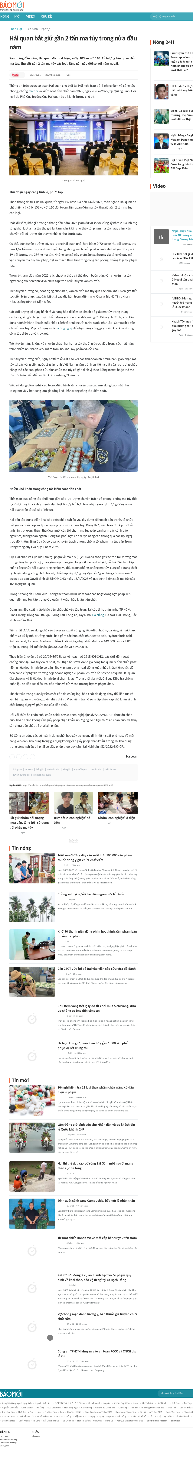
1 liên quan (77, 974)
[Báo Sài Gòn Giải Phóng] (61, 1324)
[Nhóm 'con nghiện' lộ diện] (118, 803)
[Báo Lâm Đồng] (62, 1135)
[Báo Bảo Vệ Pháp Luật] (60, 942)
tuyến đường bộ (21, 775)
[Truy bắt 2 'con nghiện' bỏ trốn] (73, 803)
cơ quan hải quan (42, 775)
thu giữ (66, 769)
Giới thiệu (4, 1436)
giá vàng (123, 1408)
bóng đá (109, 1421)
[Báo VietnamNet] (61, 974)
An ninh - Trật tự (39, 29)
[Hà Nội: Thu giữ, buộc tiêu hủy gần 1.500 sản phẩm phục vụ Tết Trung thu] (32, 1056)
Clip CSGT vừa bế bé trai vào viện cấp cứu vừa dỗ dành (97, 969)
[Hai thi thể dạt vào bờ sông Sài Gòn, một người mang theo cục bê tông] (32, 1176)
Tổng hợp (36, 1436)
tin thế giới (147, 1403)
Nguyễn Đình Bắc (10, 1408)
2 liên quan (78, 1016)
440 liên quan (82, 1206)
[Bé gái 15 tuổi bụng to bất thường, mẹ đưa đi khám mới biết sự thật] (161, 116)
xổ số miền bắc (182, 1416)
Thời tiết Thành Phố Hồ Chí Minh (70, 1403)
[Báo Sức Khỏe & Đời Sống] (61, 1243)
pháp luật (188, 1412)
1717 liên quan (82, 1361)
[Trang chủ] (12, 6)
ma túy (33, 91)
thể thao (176, 1403)
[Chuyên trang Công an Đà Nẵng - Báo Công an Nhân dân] (57, 828)
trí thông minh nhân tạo (152, 1408)
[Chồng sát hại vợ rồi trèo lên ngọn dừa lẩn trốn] (32, 907)
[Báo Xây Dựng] (175, 174)
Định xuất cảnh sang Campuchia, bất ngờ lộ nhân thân (96, 1201)
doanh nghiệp (8, 1421)
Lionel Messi (94, 1403)
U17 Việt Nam (8, 1416)
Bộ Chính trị (68, 1421)
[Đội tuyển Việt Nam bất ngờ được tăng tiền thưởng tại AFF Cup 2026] (161, 165)
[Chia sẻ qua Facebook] (12, 756)
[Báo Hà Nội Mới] (61, 1097)
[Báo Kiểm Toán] (62, 1053)
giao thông (86, 1408)
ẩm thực (188, 1403)
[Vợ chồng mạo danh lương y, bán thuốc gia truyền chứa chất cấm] (32, 1327)
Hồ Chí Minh (162, 1403)
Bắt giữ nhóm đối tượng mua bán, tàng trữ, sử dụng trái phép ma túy (29, 822)
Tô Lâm (36, 1421)
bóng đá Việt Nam (75, 1416)
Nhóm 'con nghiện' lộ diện (116, 818)
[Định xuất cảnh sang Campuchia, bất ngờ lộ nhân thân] (32, 1214)
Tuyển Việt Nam (173, 1412)
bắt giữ (40, 769)
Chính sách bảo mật (8, 1443)
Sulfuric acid (53, 769)
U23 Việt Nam (54, 1408)
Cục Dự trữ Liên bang (105, 1408)
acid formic (110, 769)
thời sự (134, 1408)
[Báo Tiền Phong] (61, 1016)
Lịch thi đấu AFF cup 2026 (89, 1421)
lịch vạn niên (165, 1416)
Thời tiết (172, 1408)
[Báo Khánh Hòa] (13, 833)
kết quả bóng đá (51, 1421)
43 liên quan (82, 1097)
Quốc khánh (24, 1421)
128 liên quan (184, 263)
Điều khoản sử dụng (8, 1440)
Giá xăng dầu (8, 1412)
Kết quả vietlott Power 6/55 (130, 1421)
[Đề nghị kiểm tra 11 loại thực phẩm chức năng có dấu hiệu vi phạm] (32, 1100)
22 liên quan (75, 865)
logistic (106, 1403)
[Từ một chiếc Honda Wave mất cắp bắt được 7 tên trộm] (32, 1251)
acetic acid (96, 769)
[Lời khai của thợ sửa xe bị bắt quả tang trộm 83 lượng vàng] (161, 91)
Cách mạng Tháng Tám (126, 1412)
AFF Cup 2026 (155, 1412)
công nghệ (65, 328)
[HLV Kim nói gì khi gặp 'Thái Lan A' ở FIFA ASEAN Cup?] (161, 259)
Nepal (136, 1403)
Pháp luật (15, 29)
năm (39, 1412)
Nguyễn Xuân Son (43, 1403)
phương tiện (51, 1412)
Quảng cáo (4, 1446)
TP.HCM (59, 1416)
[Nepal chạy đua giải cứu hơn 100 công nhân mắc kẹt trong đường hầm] (161, 236)
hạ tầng (40, 1408)
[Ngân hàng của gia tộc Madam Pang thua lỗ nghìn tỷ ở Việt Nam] (161, 141)
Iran (62, 1412)
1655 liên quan (80, 1053)
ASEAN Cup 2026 (121, 1403)
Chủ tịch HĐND (74, 1412)
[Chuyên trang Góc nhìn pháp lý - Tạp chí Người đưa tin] (173, 75)
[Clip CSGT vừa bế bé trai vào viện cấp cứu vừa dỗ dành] (32, 982)
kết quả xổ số (139, 1416)
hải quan (17, 769)
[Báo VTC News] (62, 900)
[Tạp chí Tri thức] (173, 149)
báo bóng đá (123, 1416)
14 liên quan (186, 312)
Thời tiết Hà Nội (25, 1412)
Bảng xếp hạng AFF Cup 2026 (98, 1412)
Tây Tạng (91, 1416)
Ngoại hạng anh (106, 1416)
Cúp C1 (153, 1416)
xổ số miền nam (45, 1416)
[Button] (21, 75)
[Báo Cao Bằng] (62, 1285)
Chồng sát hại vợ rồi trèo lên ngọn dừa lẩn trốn (91, 894)
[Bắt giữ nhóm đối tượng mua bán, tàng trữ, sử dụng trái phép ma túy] (29, 803)
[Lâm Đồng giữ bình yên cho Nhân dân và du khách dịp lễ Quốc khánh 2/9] (32, 1138)
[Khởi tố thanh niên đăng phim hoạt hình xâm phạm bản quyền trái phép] (32, 944)
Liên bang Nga (71, 1408)
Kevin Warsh (27, 1408)
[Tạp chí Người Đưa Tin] (174, 124)
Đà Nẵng (98, 615)
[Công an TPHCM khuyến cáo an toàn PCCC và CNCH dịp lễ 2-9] (32, 1364)
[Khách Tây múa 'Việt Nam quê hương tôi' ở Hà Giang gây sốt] (161, 327)
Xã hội (143, 1412)
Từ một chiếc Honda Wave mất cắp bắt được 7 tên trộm (97, 1238)
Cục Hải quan (80, 769)
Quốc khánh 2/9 (26, 1416)
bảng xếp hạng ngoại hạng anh (16, 1403)
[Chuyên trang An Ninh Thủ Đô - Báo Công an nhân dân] (15, 75)
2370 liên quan (53, 75)
